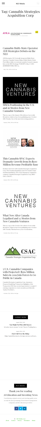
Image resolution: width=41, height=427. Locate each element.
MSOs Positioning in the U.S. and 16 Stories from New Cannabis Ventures (18, 107)
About (7, 420)
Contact (13, 420)
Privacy (20, 420)
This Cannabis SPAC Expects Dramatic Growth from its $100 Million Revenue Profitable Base (20, 161)
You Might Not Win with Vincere (21, 325)
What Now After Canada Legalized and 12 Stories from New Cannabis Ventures (19, 218)
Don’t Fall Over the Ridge (20, 334)
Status (33, 420)
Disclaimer (27, 420)
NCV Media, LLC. (21, 419)
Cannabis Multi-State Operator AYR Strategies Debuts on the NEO (20, 51)
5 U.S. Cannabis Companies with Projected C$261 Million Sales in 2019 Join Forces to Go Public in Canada (19, 273)
